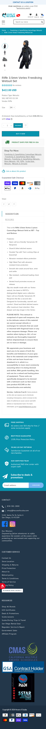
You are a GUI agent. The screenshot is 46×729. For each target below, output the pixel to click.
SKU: (4, 98)
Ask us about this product (16, 171)
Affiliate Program (9, 634)
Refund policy (7, 575)
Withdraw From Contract (12, 590)
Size (3, 107)
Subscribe (36, 485)
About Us (6, 572)
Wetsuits (7, 163)
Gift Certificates (8, 610)
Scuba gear (30, 161)
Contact (6, 500)
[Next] (38, 54)
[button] (7, 85)
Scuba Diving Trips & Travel (14, 620)
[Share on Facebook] (4, 204)
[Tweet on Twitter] (9, 204)
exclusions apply (23, 8)
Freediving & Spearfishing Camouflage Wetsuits (26, 30)
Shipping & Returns (10, 565)
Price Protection (9, 568)
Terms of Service (9, 582)
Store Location (8, 561)
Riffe (22, 161)
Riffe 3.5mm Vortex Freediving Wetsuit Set (18, 32)
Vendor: (5, 101)
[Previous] (13, 54)
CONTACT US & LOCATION (23, 2)
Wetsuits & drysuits (19, 163)
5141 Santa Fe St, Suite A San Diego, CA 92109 (12, 516)
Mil (18, 161)
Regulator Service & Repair (13, 627)
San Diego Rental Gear (11, 624)
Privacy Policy (8, 585)
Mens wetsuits (10, 161)
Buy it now (20, 134)
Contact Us (6, 558)
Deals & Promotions (10, 613)
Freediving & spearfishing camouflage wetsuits (22, 154)
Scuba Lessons (8, 617)
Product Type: (7, 95)
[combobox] (28, 22)
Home (4, 30)
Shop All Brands (8, 607)
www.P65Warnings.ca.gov (27, 407)
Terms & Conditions (10, 578)
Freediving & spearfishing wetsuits (26, 159)
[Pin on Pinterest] (14, 204)
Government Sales (9, 630)
